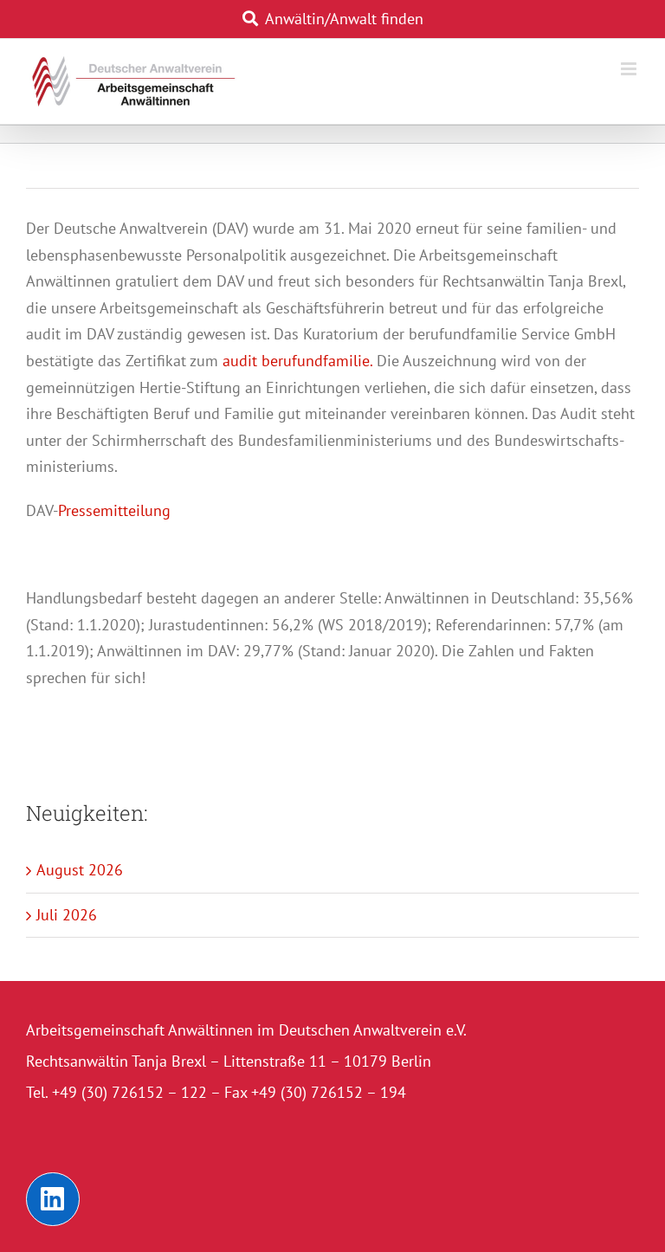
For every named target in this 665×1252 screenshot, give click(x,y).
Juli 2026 (66, 915)
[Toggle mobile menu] (630, 69)
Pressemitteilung (114, 510)
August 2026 (79, 870)
